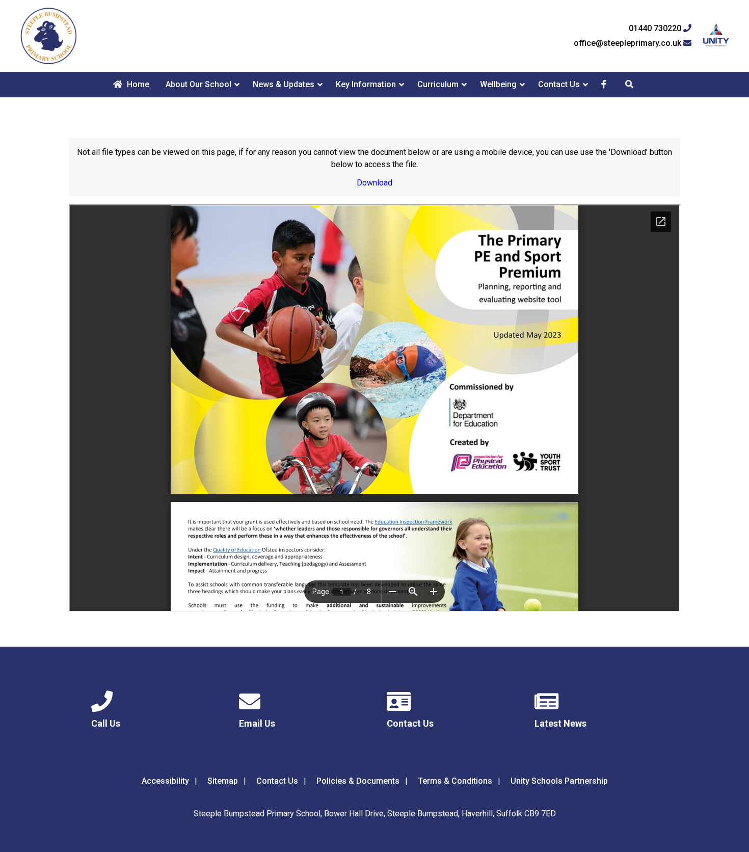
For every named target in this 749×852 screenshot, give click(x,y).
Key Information (366, 84)
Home (137, 84)
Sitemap (222, 781)
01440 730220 (656, 28)
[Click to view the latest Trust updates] (716, 35)
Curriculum (438, 84)
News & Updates (283, 84)
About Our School (198, 84)
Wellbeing (498, 84)
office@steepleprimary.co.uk (628, 43)
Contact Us (559, 84)
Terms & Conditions (455, 781)
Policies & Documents (357, 781)
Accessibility (165, 781)
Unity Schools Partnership (559, 781)
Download (374, 183)
